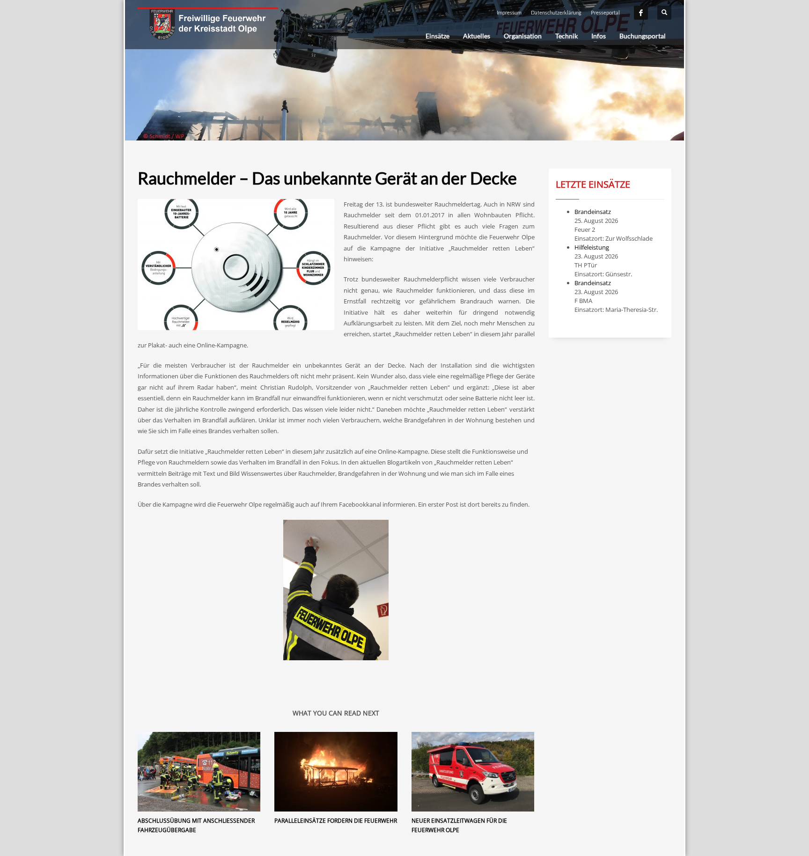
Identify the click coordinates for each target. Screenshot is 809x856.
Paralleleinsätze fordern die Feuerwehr (335, 821)
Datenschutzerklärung (556, 12)
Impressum (509, 12)
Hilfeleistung (591, 247)
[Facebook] (641, 13)
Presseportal (605, 12)
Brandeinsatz (592, 211)
